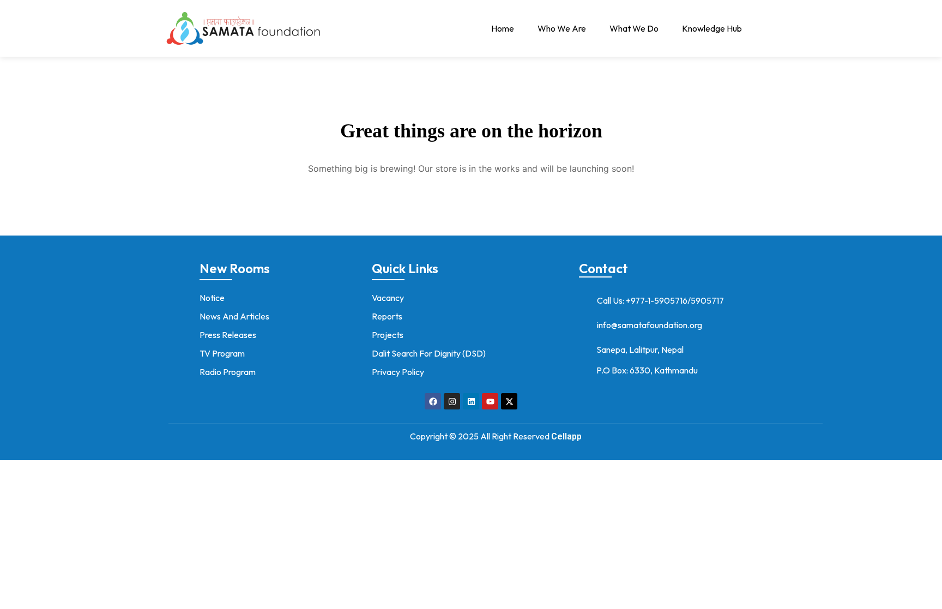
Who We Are (562, 28)
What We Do (634, 28)
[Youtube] (490, 401)
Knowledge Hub (712, 28)
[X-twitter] (509, 401)
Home (502, 28)
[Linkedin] (471, 401)
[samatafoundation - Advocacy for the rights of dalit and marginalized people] (242, 28)
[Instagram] (452, 401)
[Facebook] (433, 401)
